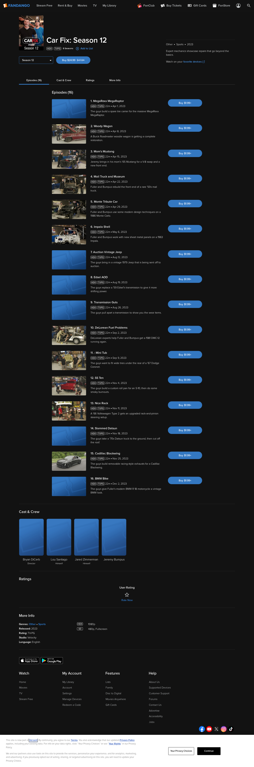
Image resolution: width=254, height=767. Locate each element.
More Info (114, 80)
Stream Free (26, 699)
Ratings (90, 80)
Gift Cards (111, 705)
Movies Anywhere (116, 699)
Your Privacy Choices (181, 751)
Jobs (151, 722)
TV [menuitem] (95, 5)
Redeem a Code (71, 705)
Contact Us (155, 705)
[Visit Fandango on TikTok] (231, 729)
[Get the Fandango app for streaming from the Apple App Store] (29, 660)
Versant (33, 740)
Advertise (154, 710)
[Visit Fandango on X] (216, 729)
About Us (154, 682)
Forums (153, 699)
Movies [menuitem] (82, 5)
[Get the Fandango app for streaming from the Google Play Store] (51, 660)
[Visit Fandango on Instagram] (224, 729)
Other (32, 624)
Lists (108, 682)
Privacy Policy (127, 740)
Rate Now (127, 600)
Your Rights (115, 743)
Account (67, 687)
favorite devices (192, 61)
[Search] (248, 5)
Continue (209, 751)
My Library (68, 682)
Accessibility (156, 716)
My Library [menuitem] (109, 5)
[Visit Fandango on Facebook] (202, 729)
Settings (67, 693)
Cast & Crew (64, 80)
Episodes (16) (34, 80)
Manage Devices (71, 699)
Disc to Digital (113, 693)
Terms (74, 740)
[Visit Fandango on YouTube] (209, 729)
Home (22, 682)
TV (20, 693)
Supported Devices (160, 687)
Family (109, 687)
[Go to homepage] (17, 5)
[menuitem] (197, 5)
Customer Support (159, 693)
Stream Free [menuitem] (44, 5)
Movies (23, 687)
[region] (127, 751)
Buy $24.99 (76, 60)
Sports (42, 624)
